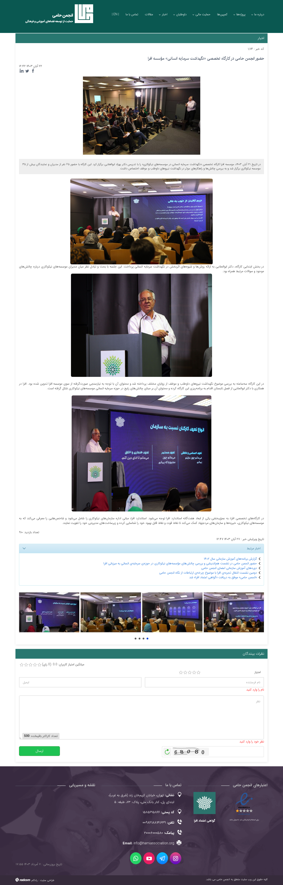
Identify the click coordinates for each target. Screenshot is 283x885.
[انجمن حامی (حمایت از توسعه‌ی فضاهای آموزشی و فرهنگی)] (55, 17)
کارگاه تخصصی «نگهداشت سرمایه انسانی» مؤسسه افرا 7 (139, 638)
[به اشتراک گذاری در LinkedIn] (21, 71)
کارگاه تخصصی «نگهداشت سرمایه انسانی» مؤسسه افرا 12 (147, 638)
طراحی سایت (47, 880)
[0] (22, 665)
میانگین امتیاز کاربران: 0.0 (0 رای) (63, 664)
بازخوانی (167, 750)
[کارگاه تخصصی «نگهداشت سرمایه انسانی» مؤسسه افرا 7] (110, 612)
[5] (199, 673)
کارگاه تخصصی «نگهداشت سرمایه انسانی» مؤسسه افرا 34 (135, 638)
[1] (181, 673)
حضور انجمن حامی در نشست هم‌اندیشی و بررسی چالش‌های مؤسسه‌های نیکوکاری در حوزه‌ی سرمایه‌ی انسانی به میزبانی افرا (180, 563)
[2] (185, 673)
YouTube (149, 858)
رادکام (34, 880)
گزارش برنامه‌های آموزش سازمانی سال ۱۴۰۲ (230, 558)
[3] (190, 673)
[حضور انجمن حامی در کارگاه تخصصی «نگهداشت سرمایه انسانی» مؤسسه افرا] (141, 115)
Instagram (175, 858)
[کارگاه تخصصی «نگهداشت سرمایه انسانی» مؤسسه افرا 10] (172, 612)
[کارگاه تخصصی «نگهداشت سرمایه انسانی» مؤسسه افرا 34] (49, 612)
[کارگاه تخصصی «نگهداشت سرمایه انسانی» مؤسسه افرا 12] (234, 612)
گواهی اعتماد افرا (204, 820)
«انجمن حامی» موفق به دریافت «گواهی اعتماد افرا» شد (223, 577)
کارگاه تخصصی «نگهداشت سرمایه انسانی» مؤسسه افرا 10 (143, 638)
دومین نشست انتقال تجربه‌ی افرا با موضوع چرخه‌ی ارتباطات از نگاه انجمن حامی (208, 572)
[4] (194, 673)
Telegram (162, 858)
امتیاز (257, 672)
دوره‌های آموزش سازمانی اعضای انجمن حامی (229, 568)
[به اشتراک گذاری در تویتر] (27, 71)
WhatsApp (136, 858)
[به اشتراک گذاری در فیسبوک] (33, 71)
